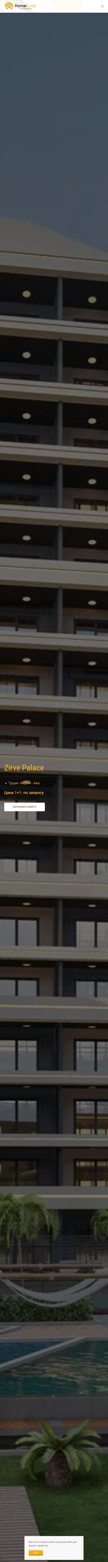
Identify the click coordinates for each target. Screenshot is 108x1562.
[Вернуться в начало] (20, 6)
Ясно (36, 1553)
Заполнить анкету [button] (24, 807)
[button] (102, 6)
